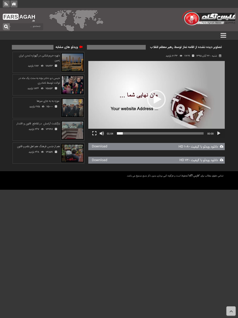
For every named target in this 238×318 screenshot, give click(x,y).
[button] (156, 99)
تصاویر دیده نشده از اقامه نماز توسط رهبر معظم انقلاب (186, 47)
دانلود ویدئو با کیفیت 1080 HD (199, 146)
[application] (156, 99)
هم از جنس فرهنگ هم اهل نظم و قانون (38, 146)
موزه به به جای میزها (48, 101)
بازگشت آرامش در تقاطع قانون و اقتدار (38, 123)
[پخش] (218, 133)
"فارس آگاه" (194, 175)
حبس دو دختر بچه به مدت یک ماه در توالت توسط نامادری (39, 80)
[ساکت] (101, 133)
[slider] (160, 133)
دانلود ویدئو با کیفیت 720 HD (199, 160)
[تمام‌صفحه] (94, 133)
